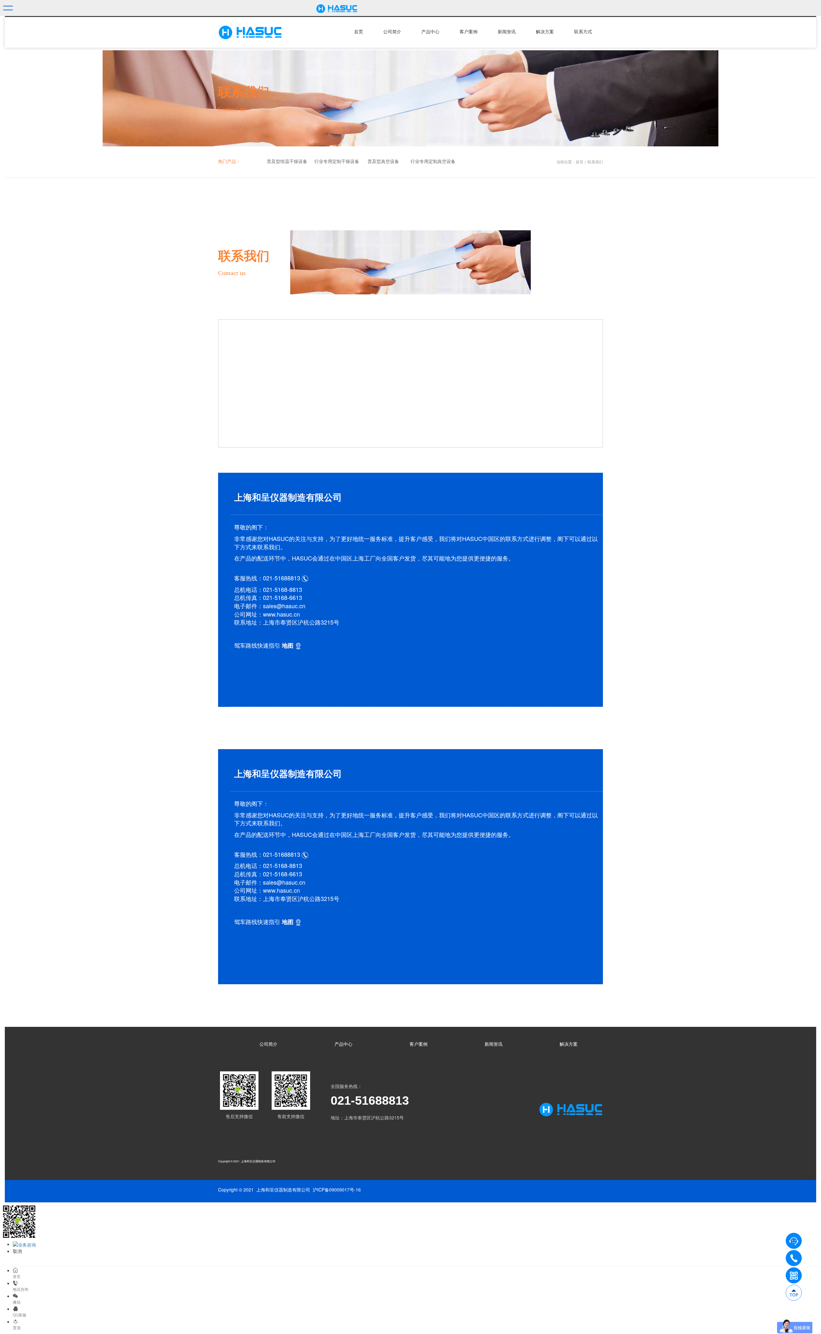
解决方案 (545, 31)
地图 (287, 645)
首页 (358, 31)
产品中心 (430, 31)
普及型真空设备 (383, 161)
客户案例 (469, 31)
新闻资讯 (507, 31)
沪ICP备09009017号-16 (337, 1189)
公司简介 (392, 31)
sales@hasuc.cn (284, 606)
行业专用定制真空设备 (432, 161)
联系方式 (583, 31)
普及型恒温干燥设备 (287, 161)
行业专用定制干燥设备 (336, 161)
